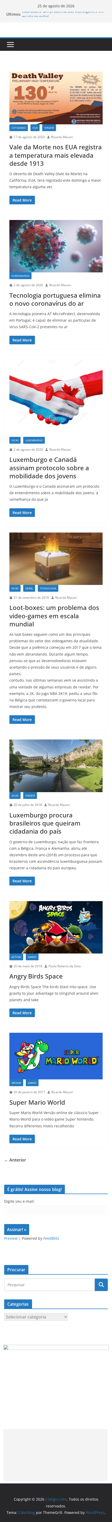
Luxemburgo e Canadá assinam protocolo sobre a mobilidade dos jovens (49, 467)
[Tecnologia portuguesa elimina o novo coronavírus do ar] (56, 246)
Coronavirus (20, 276)
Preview (11, 1238)
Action (16, 957)
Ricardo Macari (62, 137)
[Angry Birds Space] (56, 927)
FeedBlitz (51, 1238)
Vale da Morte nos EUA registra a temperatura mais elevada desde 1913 (55, 155)
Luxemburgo (34, 440)
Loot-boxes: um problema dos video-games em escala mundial (54, 615)
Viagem (49, 128)
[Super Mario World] (56, 1056)
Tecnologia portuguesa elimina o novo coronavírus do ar (55, 299)
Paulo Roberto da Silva (64, 966)
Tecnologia (48, 588)
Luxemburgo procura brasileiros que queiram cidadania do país (44, 823)
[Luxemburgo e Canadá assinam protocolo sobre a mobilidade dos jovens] (56, 398)
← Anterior (15, 1160)
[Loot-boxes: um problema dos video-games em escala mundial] (56, 559)
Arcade (16, 1083)
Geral (29, 588)
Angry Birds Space (36, 976)
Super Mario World (37, 1102)
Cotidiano (18, 128)
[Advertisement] (55, 1455)
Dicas (14, 440)
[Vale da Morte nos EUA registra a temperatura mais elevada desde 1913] (56, 98)
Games (32, 957)
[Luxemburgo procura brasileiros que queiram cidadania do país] (56, 765)
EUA (35, 128)
